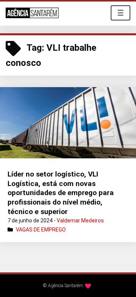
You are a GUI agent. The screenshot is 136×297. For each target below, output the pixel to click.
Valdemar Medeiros (80, 220)
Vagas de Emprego (41, 230)
